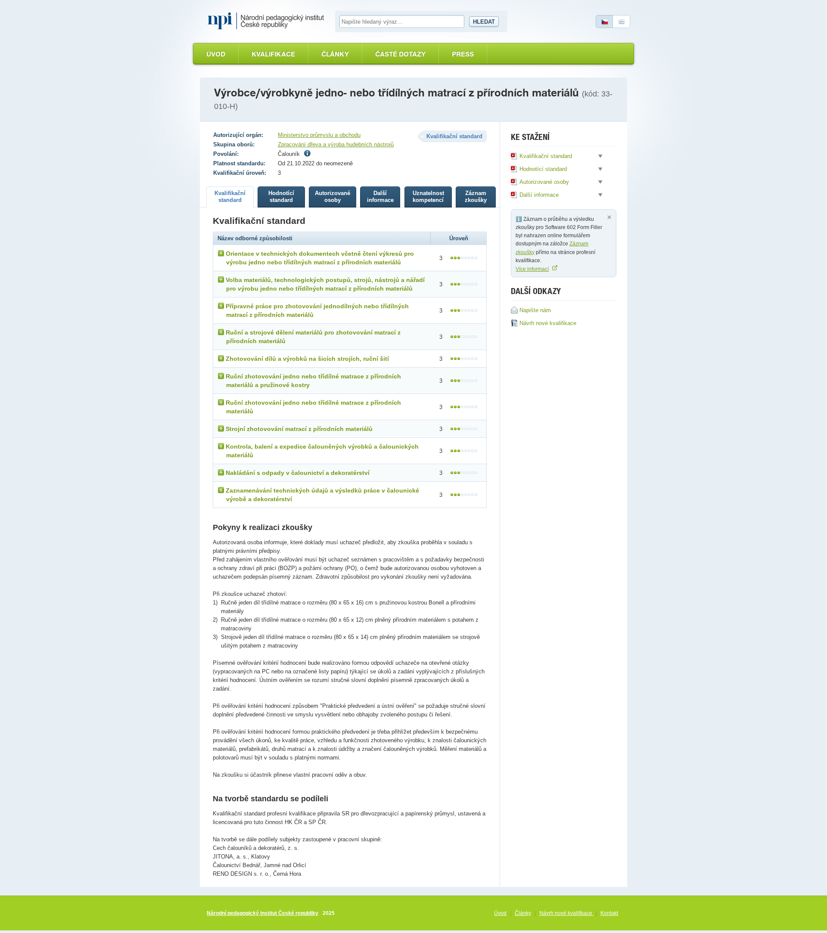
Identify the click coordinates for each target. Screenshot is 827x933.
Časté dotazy (400, 54)
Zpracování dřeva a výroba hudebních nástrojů (336, 144)
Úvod (215, 54)
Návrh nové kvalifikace (566, 913)
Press (463, 54)
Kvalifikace (273, 54)
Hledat (484, 22)
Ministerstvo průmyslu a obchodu (319, 135)
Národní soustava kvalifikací (268, 21)
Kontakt (609, 913)
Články (335, 54)
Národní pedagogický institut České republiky (262, 913)
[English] (621, 21)
